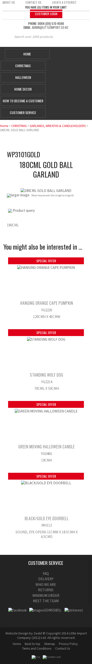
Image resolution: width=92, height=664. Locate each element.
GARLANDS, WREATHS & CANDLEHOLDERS (58, 126)
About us (8, 2)
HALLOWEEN (23, 77)
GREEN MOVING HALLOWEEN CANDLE (46, 447)
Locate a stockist (64, 2)
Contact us (33, 2)
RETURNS (45, 590)
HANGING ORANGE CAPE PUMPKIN (46, 303)
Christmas (23, 65)
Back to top (32, 644)
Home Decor (23, 89)
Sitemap (49, 644)
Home (27, 53)
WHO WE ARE (46, 584)
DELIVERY (45, 579)
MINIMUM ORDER (45, 595)
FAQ (46, 573)
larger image (20, 195)
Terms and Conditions (36, 648)
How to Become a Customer (23, 100)
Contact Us (62, 648)
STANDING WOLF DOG (46, 375)
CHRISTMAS (18, 126)
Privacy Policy (68, 644)
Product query (24, 210)
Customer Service (23, 112)
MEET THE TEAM (46, 601)
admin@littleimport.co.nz (50, 27)
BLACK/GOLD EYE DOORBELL (47, 518)
